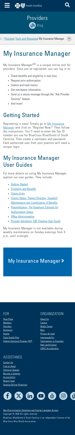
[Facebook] (8, 399)
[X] (19, 399)
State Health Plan (11, 338)
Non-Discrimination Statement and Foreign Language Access (30, 410)
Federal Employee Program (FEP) (17, 341)
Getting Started (19, 184)
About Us (44, 319)
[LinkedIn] (31, 399)
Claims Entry (18, 193)
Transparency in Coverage (51, 341)
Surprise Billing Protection (15, 385)
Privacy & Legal (47, 334)
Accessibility (9, 377)
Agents (6, 334)
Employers (8, 330)
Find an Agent (9, 366)
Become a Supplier (11, 374)
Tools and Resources (26, 38)
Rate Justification (48, 345)
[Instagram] (64, 399)
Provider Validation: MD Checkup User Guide (35, 221)
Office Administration (22, 216)
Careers (43, 323)
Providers (9, 38)
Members (7, 323)
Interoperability (47, 338)
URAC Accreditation (49, 349)
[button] (67, 5)
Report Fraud (9, 381)
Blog (42, 330)
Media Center (46, 326)
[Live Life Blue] (53, 399)
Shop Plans (8, 319)
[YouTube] (42, 399)
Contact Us (8, 363)
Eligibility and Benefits (23, 189)
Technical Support (11, 370)
